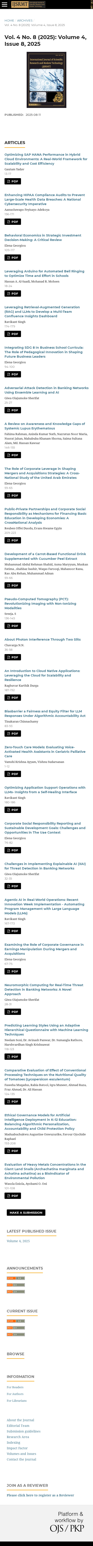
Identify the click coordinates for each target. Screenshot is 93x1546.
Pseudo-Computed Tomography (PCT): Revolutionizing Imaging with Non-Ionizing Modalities (40, 603)
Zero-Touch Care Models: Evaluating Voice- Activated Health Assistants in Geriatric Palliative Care (45, 751)
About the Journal (20, 1420)
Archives (25, 20)
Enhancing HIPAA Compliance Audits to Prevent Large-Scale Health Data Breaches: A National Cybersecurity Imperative (45, 199)
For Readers (15, 1387)
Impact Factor (17, 1448)
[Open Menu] (4, 4)
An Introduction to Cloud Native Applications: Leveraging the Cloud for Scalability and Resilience (42, 675)
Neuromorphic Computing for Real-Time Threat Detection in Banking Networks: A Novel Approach (44, 989)
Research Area (18, 1437)
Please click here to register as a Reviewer (40, 1495)
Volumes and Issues (21, 1454)
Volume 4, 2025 (18, 1241)
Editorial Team (18, 1425)
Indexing (13, 1442)
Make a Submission (26, 1212)
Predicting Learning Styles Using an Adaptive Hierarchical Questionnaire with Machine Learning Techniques (46, 1029)
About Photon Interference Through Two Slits (43, 639)
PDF (14, 181)
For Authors (15, 1394)
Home (9, 20)
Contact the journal (21, 1459)
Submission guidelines (23, 1431)
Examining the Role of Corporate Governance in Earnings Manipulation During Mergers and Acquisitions (44, 949)
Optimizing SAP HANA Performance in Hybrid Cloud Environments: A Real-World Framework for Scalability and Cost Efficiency (46, 159)
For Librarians (17, 1401)
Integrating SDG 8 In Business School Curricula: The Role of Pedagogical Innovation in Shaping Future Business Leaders (44, 352)
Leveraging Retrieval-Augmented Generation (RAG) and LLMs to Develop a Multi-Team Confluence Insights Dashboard (42, 311)
